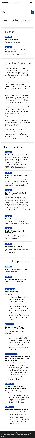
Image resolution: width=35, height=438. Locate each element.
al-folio (5, 434)
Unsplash (3, 436)
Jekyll (30, 433)
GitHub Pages (19, 434)
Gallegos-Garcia (11, 3)
